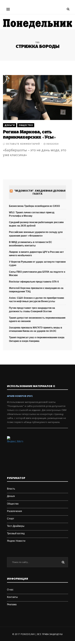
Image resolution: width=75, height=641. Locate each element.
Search (63, 562)
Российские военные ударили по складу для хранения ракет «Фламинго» (36, 234)
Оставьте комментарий (23, 144)
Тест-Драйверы (15, 526)
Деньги (9, 125)
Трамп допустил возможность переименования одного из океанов (37, 319)
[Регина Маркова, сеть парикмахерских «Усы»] (37, 97)
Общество (26, 125)
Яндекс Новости (16, 540)
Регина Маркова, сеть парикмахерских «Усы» (29, 134)
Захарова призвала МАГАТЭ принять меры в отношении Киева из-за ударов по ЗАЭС (35, 329)
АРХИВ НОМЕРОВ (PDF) (20, 396)
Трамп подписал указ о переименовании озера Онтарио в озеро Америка (36, 339)
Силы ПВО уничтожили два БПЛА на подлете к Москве (37, 273)
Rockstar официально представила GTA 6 (34, 281)
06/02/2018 (52, 144)
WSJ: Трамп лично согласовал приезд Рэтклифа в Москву (31, 214)
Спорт (10, 518)
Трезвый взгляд (16, 533)
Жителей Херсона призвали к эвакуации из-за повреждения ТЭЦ (36, 290)
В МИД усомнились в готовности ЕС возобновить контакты (30, 244)
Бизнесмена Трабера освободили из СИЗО (34, 206)
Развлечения (14, 511)
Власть (11, 488)
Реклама (12, 604)
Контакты (12, 597)
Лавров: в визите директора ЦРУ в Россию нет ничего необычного (36, 254)
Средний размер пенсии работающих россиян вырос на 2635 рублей (36, 224)
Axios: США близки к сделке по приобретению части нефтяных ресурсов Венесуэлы (36, 300)
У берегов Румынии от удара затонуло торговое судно (37, 263)
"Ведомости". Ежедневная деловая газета (39, 192)
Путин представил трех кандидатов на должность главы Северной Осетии (32, 310)
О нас (10, 589)
